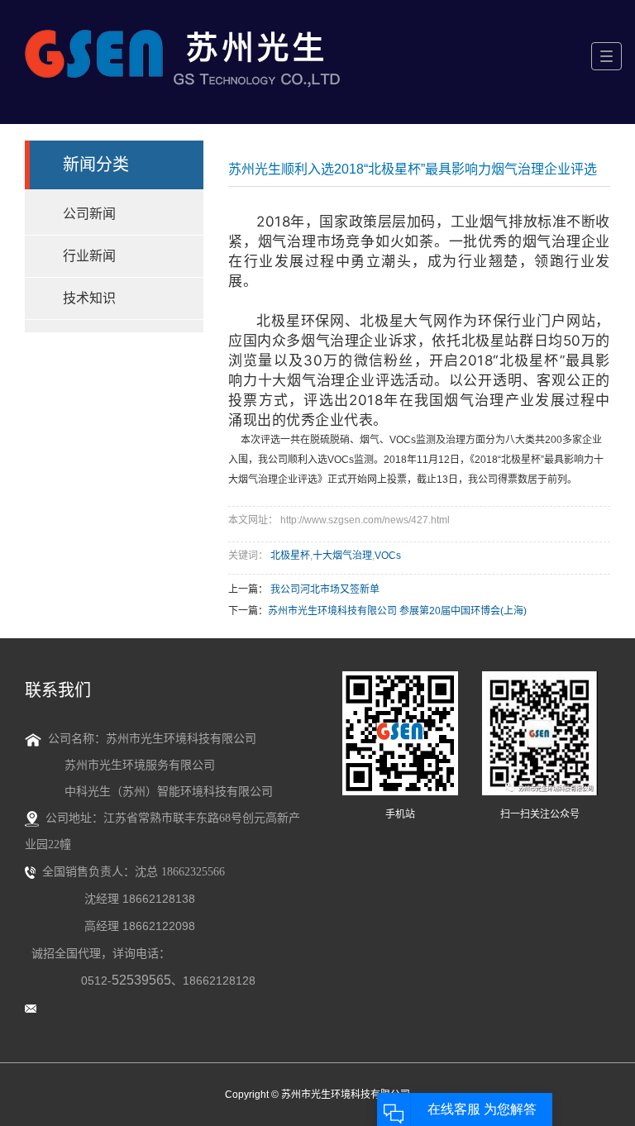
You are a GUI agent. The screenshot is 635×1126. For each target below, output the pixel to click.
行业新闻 (89, 256)
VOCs (388, 555)
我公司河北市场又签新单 (325, 589)
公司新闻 (89, 214)
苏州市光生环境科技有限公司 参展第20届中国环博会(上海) (397, 611)
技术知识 (89, 298)
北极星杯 (290, 555)
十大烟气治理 (342, 555)
